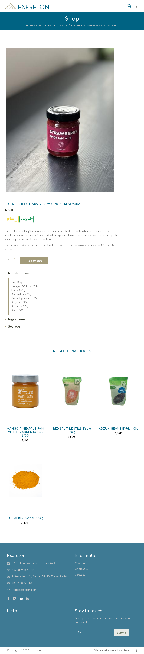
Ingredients (17, 319)
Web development (105, 650)
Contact (80, 574)
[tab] (21, 273)
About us (80, 563)
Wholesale (81, 569)
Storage (14, 326)
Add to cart (34, 260)
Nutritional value (20, 273)
